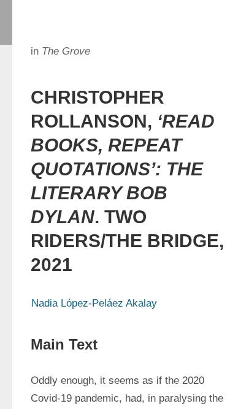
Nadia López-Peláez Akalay (94, 303)
